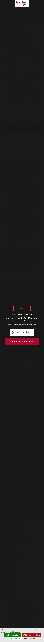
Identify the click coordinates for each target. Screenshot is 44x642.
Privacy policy (29, 639)
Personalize (16, 639)
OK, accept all (13, 635)
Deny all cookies (32, 635)
